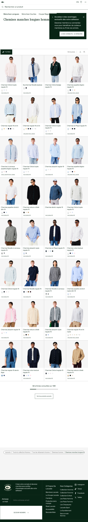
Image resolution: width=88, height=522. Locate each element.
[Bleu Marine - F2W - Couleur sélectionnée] (46, 373)
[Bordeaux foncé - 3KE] (30, 292)
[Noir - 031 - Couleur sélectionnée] (24, 212)
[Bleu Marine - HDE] (11, 129)
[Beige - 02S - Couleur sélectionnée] (68, 376)
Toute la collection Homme (21, 452)
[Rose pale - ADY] (50, 170)
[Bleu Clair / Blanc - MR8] (48, 373)
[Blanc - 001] (6, 129)
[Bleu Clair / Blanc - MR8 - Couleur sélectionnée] (2, 292)
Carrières (49, 498)
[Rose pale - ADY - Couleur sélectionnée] (2, 333)
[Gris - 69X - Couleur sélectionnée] (24, 88)
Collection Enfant (66, 495)
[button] (81, 2)
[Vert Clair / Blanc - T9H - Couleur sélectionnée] (68, 212)
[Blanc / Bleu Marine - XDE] (4, 253)
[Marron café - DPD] (28, 292)
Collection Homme (66, 489)
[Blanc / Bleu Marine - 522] (6, 172)
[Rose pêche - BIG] (75, 90)
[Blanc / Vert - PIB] (48, 294)
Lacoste (8, 452)
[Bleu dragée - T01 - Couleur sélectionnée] (2, 129)
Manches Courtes (29, 14)
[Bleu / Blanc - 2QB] (48, 335)
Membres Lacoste (52, 492)
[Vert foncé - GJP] (75, 129)
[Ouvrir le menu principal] (85, 2)
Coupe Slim (58, 14)
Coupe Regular (45, 14)
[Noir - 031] (26, 335)
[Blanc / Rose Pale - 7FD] (4, 172)
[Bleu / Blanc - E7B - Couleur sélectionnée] (46, 131)
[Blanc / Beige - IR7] (70, 335)
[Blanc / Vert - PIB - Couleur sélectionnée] (2, 253)
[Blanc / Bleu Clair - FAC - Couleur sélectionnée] (68, 294)
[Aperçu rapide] (19, 80)
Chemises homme (57, 452)
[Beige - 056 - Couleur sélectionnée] (24, 335)
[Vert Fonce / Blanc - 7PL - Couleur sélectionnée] (46, 335)
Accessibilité (50, 509)
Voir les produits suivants (44, 396)
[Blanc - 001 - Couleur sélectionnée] (68, 90)
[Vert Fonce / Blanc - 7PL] (26, 253)
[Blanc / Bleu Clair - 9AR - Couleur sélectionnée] (2, 172)
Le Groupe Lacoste (52, 495)
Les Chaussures (65, 504)
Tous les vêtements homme (41, 452)
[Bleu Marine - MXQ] (26, 88)
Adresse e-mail (5, 500)
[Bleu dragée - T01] (72, 90)
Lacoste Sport (65, 507)
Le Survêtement (65, 510)
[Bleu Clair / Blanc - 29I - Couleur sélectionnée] (68, 335)
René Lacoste (50, 506)
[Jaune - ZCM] (4, 129)
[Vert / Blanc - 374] (77, 335)
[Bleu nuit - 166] (70, 90)
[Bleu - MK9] (4, 376)
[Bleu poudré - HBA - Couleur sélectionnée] (68, 129)
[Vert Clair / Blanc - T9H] (6, 90)
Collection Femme (66, 492)
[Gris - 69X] (26, 292)
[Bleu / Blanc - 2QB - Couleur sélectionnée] (24, 253)
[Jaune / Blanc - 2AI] (75, 335)
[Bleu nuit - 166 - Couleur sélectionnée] (46, 251)
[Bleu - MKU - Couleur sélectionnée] (2, 376)
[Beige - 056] (26, 212)
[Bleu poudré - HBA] (50, 251)
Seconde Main (51, 512)
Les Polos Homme (66, 498)
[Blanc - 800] (8, 292)
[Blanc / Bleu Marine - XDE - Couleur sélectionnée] (46, 294)
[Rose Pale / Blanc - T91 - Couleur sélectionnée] (2, 90)
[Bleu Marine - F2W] (4, 292)
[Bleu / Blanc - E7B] (4, 90)
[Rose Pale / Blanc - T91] (48, 131)
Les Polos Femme (66, 501)
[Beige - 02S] (28, 212)
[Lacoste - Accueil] (3, 2)
